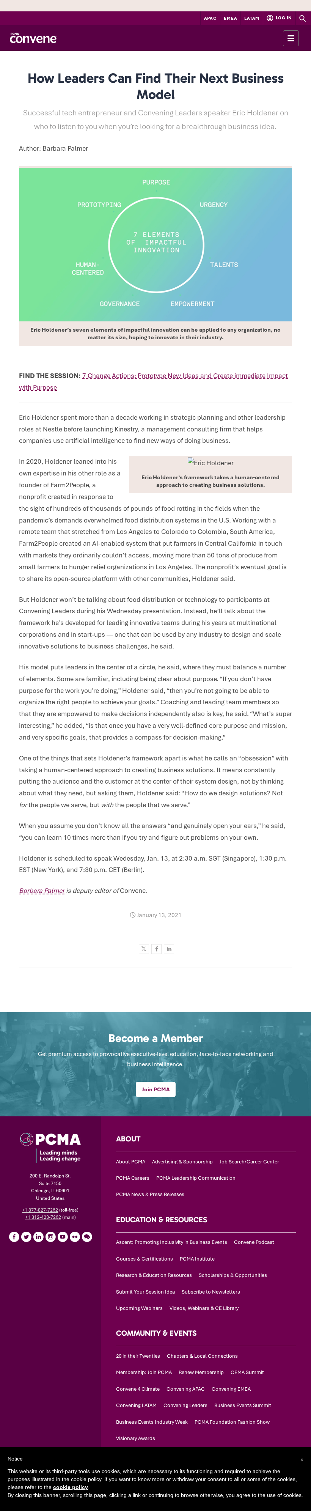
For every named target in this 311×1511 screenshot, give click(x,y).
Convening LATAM (136, 1405)
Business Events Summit (242, 1405)
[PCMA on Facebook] (14, 1236)
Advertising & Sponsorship (182, 1161)
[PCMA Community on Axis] (87, 1236)
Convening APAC (185, 1389)
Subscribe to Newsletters (211, 1292)
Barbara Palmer (41, 890)
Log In (283, 17)
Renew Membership (201, 1372)
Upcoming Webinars (139, 1308)
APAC (210, 18)
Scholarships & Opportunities (233, 1275)
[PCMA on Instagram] (50, 1236)
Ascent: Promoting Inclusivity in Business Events (171, 1242)
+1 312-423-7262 (43, 1217)
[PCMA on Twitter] (26, 1236)
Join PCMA (156, 1089)
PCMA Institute (197, 1259)
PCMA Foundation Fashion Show (232, 1422)
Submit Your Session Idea (145, 1292)
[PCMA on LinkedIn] (38, 1236)
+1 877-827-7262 (40, 1210)
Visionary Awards (135, 1438)
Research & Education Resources (154, 1275)
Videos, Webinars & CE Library (204, 1308)
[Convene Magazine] (33, 38)
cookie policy (70, 1487)
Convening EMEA (231, 1389)
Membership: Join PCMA (144, 1372)
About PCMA (130, 1161)
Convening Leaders (185, 1405)
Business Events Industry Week (152, 1422)
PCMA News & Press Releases (150, 1194)
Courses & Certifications (144, 1259)
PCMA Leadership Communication (196, 1178)
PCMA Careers (132, 1178)
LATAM (251, 18)
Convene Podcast (254, 1242)
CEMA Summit (247, 1372)
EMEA (230, 18)
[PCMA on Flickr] (74, 1236)
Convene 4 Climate (138, 1389)
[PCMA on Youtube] (62, 1236)
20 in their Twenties (138, 1356)
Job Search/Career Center (249, 1161)
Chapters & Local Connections (202, 1356)
